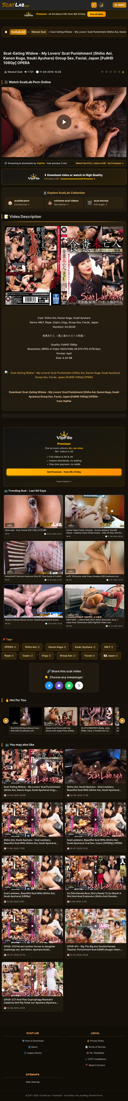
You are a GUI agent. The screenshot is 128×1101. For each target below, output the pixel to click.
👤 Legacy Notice (33, 1053)
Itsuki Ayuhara (83, 647)
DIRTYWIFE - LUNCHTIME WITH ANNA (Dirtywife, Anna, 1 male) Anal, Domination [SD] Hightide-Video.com (92, 621)
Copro (26, 655)
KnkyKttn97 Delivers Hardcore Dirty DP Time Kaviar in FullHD (33, 576)
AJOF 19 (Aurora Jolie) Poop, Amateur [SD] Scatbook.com (92, 576)
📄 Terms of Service (95, 1047)
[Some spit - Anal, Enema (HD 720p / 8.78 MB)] (33, 511)
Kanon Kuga (55, 647)
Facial (88, 655)
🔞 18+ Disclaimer (95, 1053)
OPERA (8, 647)
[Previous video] (5, 720)
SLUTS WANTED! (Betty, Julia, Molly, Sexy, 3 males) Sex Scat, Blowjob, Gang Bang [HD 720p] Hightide (96, 732)
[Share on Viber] (59, 686)
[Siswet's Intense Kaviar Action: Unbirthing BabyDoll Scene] (33, 601)
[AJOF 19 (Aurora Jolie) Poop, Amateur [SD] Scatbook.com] (94, 557)
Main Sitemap (33, 1082)
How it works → (64, 481)
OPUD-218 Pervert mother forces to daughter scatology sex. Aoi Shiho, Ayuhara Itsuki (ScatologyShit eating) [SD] (29, 948)
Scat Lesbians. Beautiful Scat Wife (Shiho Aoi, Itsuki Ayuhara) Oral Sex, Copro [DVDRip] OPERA (94, 841)
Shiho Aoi (30, 647)
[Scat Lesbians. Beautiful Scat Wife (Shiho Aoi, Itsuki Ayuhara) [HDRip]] (32, 873)
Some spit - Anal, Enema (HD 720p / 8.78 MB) (25, 530)
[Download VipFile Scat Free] (16, 5)
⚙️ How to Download (33, 1040)
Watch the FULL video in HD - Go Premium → (100, 163)
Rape (7, 655)
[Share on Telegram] (49, 686)
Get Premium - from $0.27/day (64, 472)
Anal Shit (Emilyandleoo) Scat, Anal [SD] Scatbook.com (24, 729)
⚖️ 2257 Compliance (95, 1059)
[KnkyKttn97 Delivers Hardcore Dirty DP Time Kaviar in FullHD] (33, 557)
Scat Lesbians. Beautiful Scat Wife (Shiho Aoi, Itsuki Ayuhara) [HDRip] (29, 895)
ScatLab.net (18, 31)
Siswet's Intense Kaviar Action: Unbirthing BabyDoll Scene (32, 620)
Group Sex (66, 655)
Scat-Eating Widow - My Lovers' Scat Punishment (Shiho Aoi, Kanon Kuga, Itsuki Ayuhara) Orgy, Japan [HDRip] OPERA (32, 788)
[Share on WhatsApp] (69, 686)
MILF (107, 647)
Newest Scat (39, 31)
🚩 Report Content (95, 1065)
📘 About (33, 1047)
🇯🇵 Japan (109, 655)
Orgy (45, 655)
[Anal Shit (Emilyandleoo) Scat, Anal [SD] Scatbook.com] (25, 716)
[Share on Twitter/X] (79, 686)
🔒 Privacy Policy (95, 1040)
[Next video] (122, 720)
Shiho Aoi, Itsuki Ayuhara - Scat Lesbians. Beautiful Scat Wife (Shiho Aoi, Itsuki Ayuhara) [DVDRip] (30, 841)
